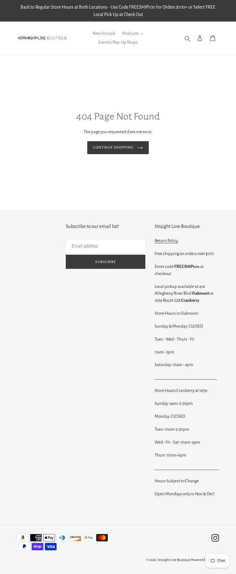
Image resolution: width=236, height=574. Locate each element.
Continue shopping (113, 147)
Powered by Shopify (205, 560)
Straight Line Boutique (174, 560)
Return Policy (166, 240)
